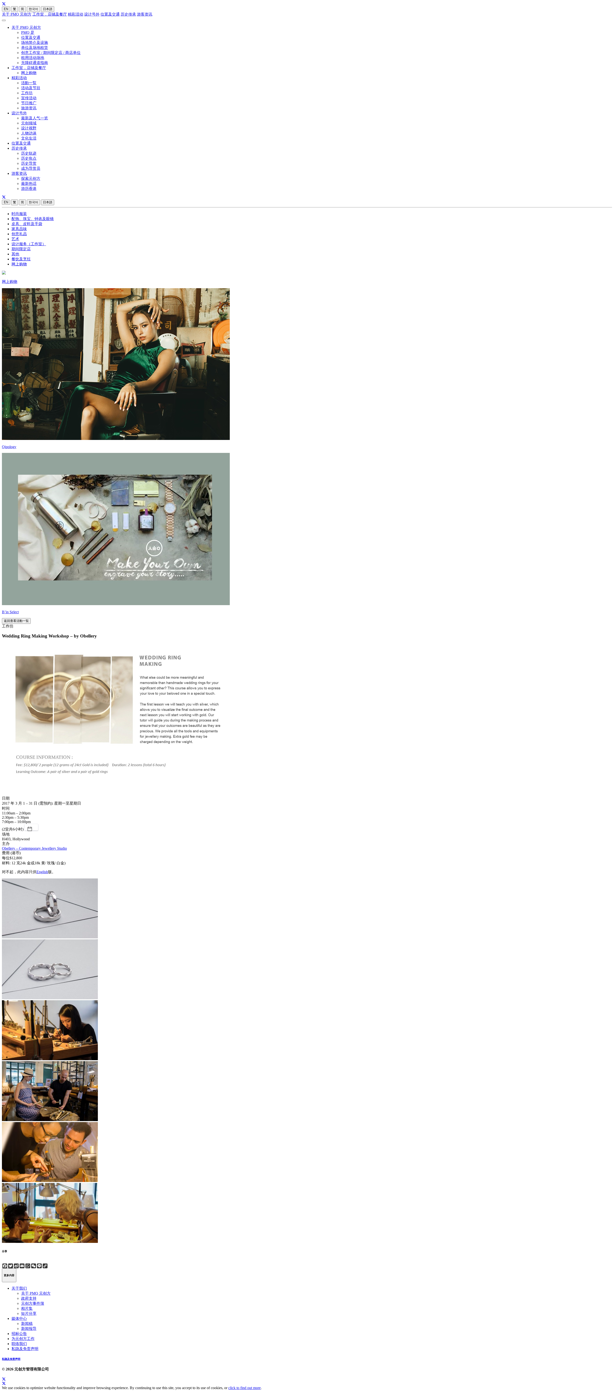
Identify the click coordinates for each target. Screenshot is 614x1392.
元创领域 (28, 123)
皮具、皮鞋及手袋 (27, 224)
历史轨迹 (28, 153)
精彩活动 (75, 14)
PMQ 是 (27, 32)
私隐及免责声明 (25, 1349)
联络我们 (19, 1344)
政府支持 (28, 1298)
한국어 (33, 9)
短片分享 (28, 1313)
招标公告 (19, 1334)
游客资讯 (144, 14)
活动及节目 (30, 88)
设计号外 (92, 14)
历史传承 (128, 14)
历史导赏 (28, 163)
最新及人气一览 (34, 118)
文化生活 (28, 138)
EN (6, 9)
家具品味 (19, 229)
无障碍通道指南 (34, 63)
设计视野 (28, 128)
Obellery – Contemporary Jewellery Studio (34, 848)
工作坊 (27, 93)
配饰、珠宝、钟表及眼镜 (33, 219)
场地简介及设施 (34, 43)
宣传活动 (28, 98)
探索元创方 (30, 178)
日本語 (47, 9)
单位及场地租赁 (34, 48)
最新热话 (28, 183)
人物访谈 (28, 133)
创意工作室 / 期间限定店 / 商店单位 (51, 53)
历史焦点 (28, 158)
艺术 (15, 239)
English (42, 872)
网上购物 (28, 73)
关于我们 (19, 1288)
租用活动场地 (32, 58)
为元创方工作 (23, 1339)
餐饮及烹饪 (21, 259)
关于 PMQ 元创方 (16, 14)
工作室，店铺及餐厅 (49, 14)
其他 (15, 254)
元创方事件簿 (32, 1303)
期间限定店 (21, 249)
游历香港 (28, 189)
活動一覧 (28, 83)
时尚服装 (19, 214)
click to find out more (244, 1388)
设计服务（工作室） (29, 244)
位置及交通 (110, 14)
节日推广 (28, 103)
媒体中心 (19, 1318)
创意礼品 (19, 234)
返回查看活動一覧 (16, 621)
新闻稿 (27, 1324)
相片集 (27, 1308)
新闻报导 (28, 1329)
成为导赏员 (30, 168)
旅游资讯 (28, 108)
